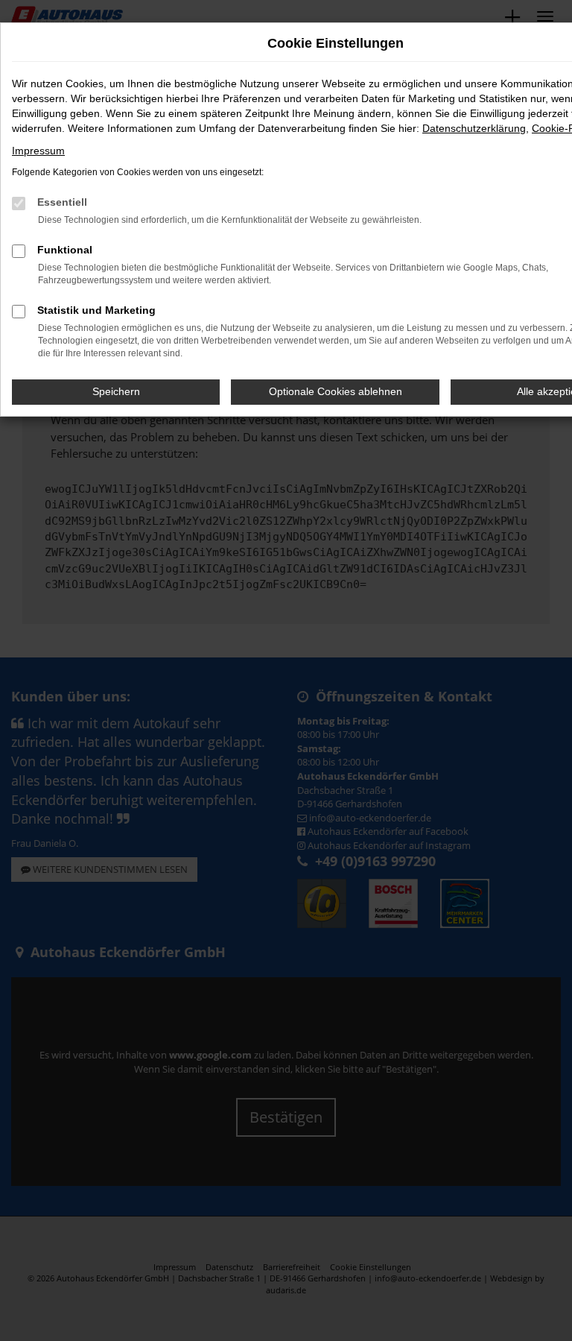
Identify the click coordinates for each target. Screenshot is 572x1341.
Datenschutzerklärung (474, 128)
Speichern (116, 391)
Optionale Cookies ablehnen (335, 391)
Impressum (38, 151)
